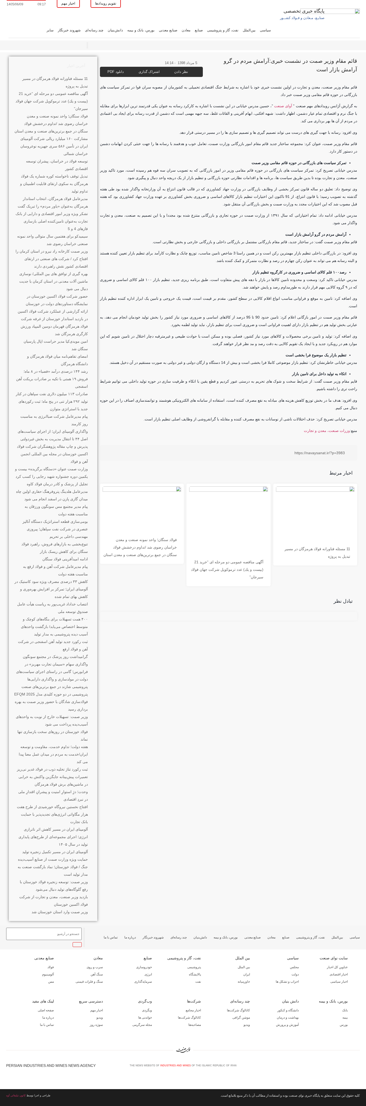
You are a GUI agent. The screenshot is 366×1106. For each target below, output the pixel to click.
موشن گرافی (241, 1017)
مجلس (294, 967)
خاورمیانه (244, 981)
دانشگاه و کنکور (288, 1010)
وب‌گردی (145, 1001)
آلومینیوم (48, 974)
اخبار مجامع (193, 1010)
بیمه (345, 1017)
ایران (246, 974)
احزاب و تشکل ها (287, 981)
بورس (344, 1025)
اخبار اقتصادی (339, 974)
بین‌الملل (249, 30)
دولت (295, 974)
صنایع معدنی (168, 30)
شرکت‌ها (194, 1001)
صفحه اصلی (46, 1010)
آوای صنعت (283, 106)
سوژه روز (96, 1025)
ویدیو (247, 1025)
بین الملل (242, 958)
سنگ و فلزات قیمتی (89, 981)
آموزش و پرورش (287, 1025)
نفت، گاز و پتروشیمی (222, 30)
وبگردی (147, 1010)
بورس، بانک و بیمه (141, 30)
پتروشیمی (194, 967)
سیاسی (265, 30)
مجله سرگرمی (142, 1025)
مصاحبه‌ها (194, 1025)
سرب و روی (95, 967)
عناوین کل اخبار (337, 967)
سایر (50, 30)
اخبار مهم (96, 1010)
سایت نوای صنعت (334, 958)
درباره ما (130, 937)
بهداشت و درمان (288, 1017)
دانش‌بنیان (115, 30)
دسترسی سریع (91, 1001)
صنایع (199, 30)
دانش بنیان (290, 1001)
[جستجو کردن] (77, 944)
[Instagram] (348, 1067)
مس (51, 981)
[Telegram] (357, 1067)
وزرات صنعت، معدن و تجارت (327, 430)
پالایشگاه (195, 974)
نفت (198, 981)
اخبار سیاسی (339, 981)
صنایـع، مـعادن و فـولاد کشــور (302, 18)
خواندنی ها (145, 1017)
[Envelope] (339, 1067)
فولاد (50, 967)
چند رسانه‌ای (94, 30)
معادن (186, 30)
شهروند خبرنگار (69, 30)
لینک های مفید (43, 1001)
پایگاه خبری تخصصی (303, 11)
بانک (345, 1010)
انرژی (148, 974)
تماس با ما (111, 937)
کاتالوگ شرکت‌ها (238, 1010)
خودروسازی (144, 967)
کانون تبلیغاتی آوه (16, 1095)
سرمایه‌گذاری (143, 981)
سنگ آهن (97, 974)
